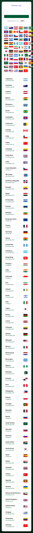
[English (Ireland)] (21, 47)
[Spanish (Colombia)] (31, 31)
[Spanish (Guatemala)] (16, 43)
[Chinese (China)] (26, 31)
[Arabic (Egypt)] (6, 39)
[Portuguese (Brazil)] (31, 28)
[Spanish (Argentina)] (6, 28)
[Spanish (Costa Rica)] (6, 35)
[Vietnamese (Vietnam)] (26, 70)
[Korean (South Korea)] (26, 63)
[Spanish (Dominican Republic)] (26, 35)
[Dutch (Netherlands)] (11, 55)
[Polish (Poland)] (16, 59)
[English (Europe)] (26, 39)
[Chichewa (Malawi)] (26, 51)
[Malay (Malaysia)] (31, 51)
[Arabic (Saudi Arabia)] (6, 63)
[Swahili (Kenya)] (11, 51)
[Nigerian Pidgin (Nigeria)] (21, 55)
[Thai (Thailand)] (11, 66)
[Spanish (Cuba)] (11, 35)
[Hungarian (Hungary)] (31, 43)
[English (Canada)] (16, 31)
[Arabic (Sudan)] (6, 66)
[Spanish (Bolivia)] (21, 28)
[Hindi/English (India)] (6, 47)
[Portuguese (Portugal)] (21, 59)
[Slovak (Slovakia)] (11, 63)
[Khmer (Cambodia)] (6, 31)
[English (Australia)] (11, 28)
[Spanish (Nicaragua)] (16, 55)
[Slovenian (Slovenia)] (16, 63)
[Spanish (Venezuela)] (21, 70)
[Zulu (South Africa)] (21, 63)
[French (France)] (31, 39)
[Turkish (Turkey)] (16, 66)
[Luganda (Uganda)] (21, 66)
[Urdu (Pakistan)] (26, 55)
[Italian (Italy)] (31, 47)
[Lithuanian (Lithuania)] (21, 51)
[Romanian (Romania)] (26, 59)
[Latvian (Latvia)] (16, 51)
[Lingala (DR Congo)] (21, 35)
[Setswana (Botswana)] (26, 28)
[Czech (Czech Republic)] (16, 35)
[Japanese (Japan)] (6, 51)
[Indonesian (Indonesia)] (11, 47)
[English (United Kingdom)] (6, 70)
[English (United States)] (11, 70)
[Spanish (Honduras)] (21, 43)
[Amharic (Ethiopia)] (21, 39)
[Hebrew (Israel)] (26, 47)
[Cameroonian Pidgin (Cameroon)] (11, 31)
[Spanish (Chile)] (21, 31)
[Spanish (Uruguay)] (16, 70)
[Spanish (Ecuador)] (31, 35)
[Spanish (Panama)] (31, 55)
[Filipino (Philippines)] (11, 59)
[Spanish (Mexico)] (6, 55)
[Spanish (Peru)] (6, 59)
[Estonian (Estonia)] (16, 39)
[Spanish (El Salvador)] (11, 39)
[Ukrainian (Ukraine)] (26, 66)
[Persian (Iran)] (16, 47)
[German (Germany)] (6, 43)
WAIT (22, 21)
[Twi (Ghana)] (11, 43)
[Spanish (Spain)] (31, 63)
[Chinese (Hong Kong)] (26, 43)
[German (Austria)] (16, 28)
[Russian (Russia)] (31, 59)
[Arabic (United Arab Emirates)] (31, 66)
